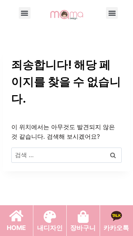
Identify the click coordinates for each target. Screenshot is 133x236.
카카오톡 (116, 227)
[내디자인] (50, 217)
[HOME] (16, 216)
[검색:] (66, 155)
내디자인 (50, 227)
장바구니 (83, 227)
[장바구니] (83, 217)
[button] (25, 13)
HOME (16, 227)
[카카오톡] (116, 216)
